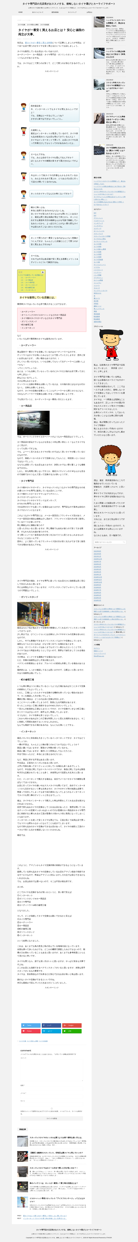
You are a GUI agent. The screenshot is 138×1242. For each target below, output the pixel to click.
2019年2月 (97, 572)
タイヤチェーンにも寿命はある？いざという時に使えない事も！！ (115, 119)
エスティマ (97, 228)
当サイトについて (37, 12)
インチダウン (98, 226)
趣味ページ (97, 306)
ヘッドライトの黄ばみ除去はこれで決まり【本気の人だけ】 (115, 54)
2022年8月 (97, 551)
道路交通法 (97, 322)
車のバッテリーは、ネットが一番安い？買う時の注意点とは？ (54, 1183)
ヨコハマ (97, 288)
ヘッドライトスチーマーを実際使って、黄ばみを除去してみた (115, 23)
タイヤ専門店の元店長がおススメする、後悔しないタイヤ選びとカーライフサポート (69, 3)
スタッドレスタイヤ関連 (102, 236)
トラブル (97, 267)
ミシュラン (97, 283)
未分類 (96, 301)
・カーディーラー (30, 277)
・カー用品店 (28, 280)
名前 (22, 1085)
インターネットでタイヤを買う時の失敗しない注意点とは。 (45, 1218)
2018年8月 (97, 587)
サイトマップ (72, 12)
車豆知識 (97, 314)
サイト (22, 1101)
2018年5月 (97, 595)
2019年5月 (97, 567)
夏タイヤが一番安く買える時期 (38, 43)
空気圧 (96, 303)
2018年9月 (97, 585)
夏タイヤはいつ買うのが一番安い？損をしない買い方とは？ (45, 1216)
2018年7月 (97, 590)
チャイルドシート (100, 265)
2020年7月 (97, 561)
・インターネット (30, 290)
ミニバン (97, 285)
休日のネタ (97, 293)
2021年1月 (97, 556)
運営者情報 (55, 12)
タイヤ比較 (97, 252)
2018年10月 (98, 582)
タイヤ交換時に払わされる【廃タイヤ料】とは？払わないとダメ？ (115, 150)
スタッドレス (98, 234)
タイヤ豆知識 (43, 1041)
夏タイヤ (97, 298)
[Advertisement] (52, 85)
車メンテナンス (99, 309)
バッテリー (97, 272)
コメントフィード (100, 653)
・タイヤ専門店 (29, 282)
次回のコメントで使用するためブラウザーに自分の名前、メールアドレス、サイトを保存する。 (51, 1112)
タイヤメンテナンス (100, 241)
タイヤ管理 (97, 254)
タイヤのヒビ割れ (100, 239)
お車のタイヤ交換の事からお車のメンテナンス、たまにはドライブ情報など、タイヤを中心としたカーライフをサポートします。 (69, 1234)
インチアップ (98, 223)
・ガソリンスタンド (31, 285)
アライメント (98, 218)
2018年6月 (97, 592)
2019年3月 (97, 569)
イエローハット (99, 221)
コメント (23, 1058)
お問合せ (89, 12)
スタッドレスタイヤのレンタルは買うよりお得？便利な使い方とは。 (56, 1137)
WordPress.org (99, 656)
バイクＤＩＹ (98, 270)
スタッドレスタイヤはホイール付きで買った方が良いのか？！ (54, 1168)
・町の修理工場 (29, 287)
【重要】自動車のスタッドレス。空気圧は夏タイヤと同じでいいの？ (56, 1153)
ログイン (97, 648)
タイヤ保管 (97, 246)
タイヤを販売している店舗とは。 (32, 275)
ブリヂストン (98, 278)
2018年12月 (98, 577)
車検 (95, 311)
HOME (20, 12)
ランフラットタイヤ (100, 290)
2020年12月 (98, 559)
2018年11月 (98, 580)
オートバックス (99, 231)
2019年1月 (97, 574)
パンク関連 (97, 275)
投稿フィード (98, 651)
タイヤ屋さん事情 (32, 1041)
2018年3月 (97, 600)
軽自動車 (97, 316)
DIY (95, 213)
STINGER (109, 1237)
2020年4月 (97, 564)
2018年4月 (97, 598)
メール (23, 1093)
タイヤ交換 (22, 1041)
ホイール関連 (98, 280)
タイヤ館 (97, 262)
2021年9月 (97, 554)
